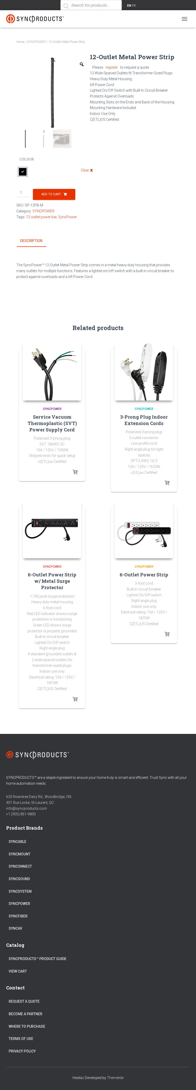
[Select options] (75, 472)
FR (134, 5)
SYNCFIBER (18, 916)
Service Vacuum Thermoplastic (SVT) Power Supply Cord (52, 423)
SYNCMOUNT (19, 854)
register (112, 67)
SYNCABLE (17, 842)
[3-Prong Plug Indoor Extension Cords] (144, 371)
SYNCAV (15, 928)
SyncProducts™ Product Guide (37, 959)
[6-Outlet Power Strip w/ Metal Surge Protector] (52, 529)
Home (20, 42)
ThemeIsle (115, 1078)
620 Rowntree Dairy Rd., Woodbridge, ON (38, 797)
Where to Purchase (27, 1026)
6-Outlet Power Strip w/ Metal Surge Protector (52, 581)
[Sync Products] (38, 19)
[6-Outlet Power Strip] (144, 529)
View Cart (18, 971)
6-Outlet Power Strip (144, 575)
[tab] (35, 241)
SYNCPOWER (36, 42)
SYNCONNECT (20, 866)
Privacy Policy (22, 1051)
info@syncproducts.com (26, 808)
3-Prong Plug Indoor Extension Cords (144, 420)
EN (129, 5)
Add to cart (51, 194)
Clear (85, 170)
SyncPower (67, 217)
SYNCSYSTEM (20, 891)
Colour (26, 159)
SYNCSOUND (19, 879)
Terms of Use (21, 1039)
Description (31, 241)
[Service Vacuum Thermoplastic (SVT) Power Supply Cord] (52, 371)
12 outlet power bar (41, 217)
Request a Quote (24, 1001)
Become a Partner (25, 1014)
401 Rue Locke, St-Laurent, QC (30, 803)
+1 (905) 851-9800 (21, 814)
